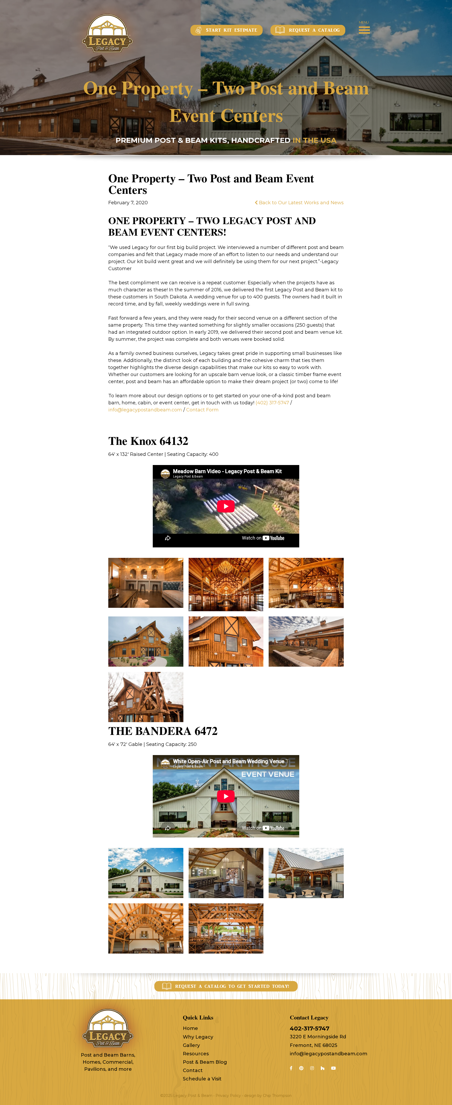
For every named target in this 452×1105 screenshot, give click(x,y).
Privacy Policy (228, 1095)
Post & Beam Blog (205, 1062)
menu (364, 22)
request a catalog (314, 30)
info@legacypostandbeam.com (328, 1054)
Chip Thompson (277, 1095)
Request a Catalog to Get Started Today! (232, 986)
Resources (196, 1054)
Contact (193, 1070)
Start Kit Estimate (231, 30)
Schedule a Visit (202, 1079)
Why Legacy (198, 1037)
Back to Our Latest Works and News (301, 203)
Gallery (191, 1045)
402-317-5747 (309, 1028)
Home (190, 1028)
